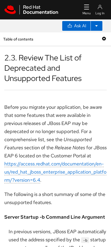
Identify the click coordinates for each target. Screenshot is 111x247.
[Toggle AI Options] (96, 26)
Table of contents (18, 39)
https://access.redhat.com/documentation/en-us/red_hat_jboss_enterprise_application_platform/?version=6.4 (55, 172)
